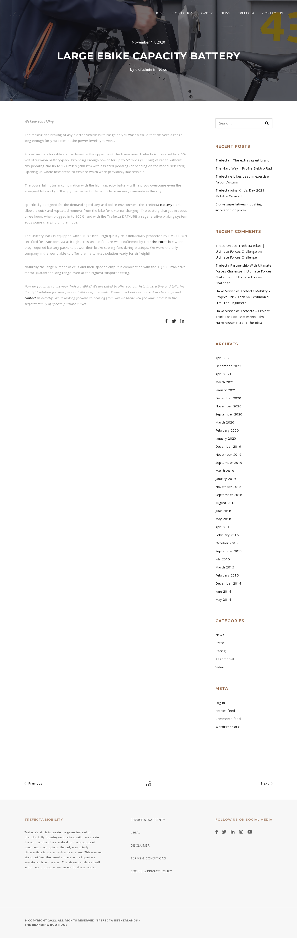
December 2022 (228, 366)
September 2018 (228, 495)
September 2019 (228, 462)
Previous (34, 783)
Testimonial (224, 659)
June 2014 (223, 591)
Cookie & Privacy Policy (151, 871)
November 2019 (228, 454)
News (225, 13)
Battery (166, 204)
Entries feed (225, 710)
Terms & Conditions (148, 858)
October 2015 (226, 543)
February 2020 (227, 430)
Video (219, 667)
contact (30, 298)
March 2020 (224, 422)
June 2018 (223, 511)
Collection (182, 13)
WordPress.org (227, 727)
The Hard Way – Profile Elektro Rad (243, 168)
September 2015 (228, 551)
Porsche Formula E (159, 241)
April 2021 (223, 374)
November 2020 (228, 406)
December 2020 (228, 398)
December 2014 (228, 583)
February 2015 (227, 575)
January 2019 (225, 478)
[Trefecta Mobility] (16, 13)
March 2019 (224, 470)
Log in (220, 702)
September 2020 (228, 414)
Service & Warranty (148, 820)
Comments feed (228, 718)
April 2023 (223, 358)
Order (207, 13)
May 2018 (223, 519)
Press (220, 643)
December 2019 (228, 446)
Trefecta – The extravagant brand (242, 160)
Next (265, 783)
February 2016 (227, 535)
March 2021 (224, 382)
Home (160, 13)
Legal (135, 832)
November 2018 (228, 486)
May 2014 (223, 599)
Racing (220, 651)
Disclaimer (140, 845)
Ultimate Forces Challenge (236, 257)
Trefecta (246, 13)
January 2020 (225, 438)
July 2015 (222, 559)
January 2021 (225, 390)
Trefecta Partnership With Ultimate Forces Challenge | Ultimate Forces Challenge (243, 271)
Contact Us (272, 13)
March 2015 (224, 567)
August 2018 (225, 503)
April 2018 (223, 527)
